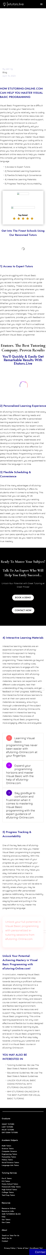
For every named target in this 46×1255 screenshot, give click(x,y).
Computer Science (9, 1151)
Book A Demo (23, 597)
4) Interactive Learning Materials (20, 179)
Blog (4, 72)
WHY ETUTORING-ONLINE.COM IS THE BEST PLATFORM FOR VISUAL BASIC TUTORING (23, 1095)
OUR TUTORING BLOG (11, 1214)
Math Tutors (6, 1145)
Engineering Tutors (9, 1154)
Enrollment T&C (36, 1248)
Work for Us (7, 1238)
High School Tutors (9, 1189)
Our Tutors (6, 1219)
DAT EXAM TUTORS (10, 1132)
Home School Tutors (10, 1184)
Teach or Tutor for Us (10, 1235)
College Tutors (8, 1192)
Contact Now (23, 610)
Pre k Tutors (7, 1178)
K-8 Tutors (6, 1181)
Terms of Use (22, 1248)
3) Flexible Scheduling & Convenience (23, 175)
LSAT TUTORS (7, 1127)
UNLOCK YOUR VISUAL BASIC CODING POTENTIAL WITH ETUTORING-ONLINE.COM (21, 1084)
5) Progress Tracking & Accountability (23, 183)
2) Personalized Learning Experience (22, 171)
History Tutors (7, 1159)
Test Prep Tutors (8, 1195)
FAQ (3, 1216)
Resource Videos (9, 1208)
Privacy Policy (9, 1248)
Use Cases (6, 1222)
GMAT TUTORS (8, 1124)
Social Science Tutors (10, 1162)
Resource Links (8, 1211)
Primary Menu (41, 4)
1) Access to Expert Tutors (17, 167)
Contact (5, 1241)
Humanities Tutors (9, 1157)
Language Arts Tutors (10, 1165)
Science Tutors (8, 1148)
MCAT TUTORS (8, 1129)
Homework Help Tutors (11, 1186)
